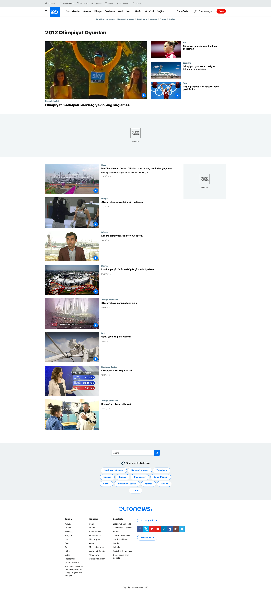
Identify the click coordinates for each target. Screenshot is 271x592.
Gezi (120, 11)
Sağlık (160, 11)
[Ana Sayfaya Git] (55, 12)
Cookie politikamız (121, 535)
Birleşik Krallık (52, 101)
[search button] (133, 3)
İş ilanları (117, 547)
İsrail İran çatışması (105, 19)
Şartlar (116, 531)
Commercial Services (122, 528)
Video (67, 555)
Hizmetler (93, 519)
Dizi (103, 333)
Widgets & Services (98, 551)
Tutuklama (142, 19)
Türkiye (164, 484)
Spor (185, 83)
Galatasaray (140, 477)
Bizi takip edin (95, 539)
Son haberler (73, 11)
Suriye (172, 19)
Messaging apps (96, 547)
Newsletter (146, 537)
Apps (91, 543)
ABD (185, 42)
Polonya (148, 484)
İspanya (153, 19)
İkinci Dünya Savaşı (127, 484)
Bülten (92, 528)
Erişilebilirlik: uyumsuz (123, 551)
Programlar (70, 559)
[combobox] (147, 3)
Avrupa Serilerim (109, 299)
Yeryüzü (149, 11)
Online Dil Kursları (97, 559)
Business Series (109, 367)
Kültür (138, 11)
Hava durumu (95, 531)
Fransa (163, 19)
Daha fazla (118, 519)
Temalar (68, 519)
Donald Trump (161, 477)
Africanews (94, 555)
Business (110, 11)
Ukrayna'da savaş (125, 19)
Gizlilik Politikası (120, 539)
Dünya (97, 11)
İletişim (116, 543)
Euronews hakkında (122, 524)
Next (129, 11)
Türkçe (50, 3)
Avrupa (87, 11)
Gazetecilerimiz (72, 562)
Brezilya (187, 63)
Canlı (221, 11)
